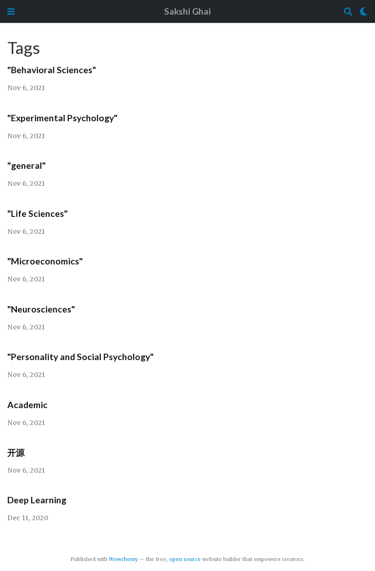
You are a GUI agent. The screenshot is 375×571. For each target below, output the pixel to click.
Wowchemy (123, 559)
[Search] (348, 11)
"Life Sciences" (37, 213)
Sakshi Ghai (187, 11)
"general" (26, 165)
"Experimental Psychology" (62, 118)
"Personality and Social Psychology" (80, 356)
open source (185, 559)
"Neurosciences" (41, 309)
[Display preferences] (363, 11)
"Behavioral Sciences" (51, 70)
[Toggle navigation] (11, 11)
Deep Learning (36, 500)
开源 (16, 452)
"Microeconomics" (45, 261)
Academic (27, 404)
